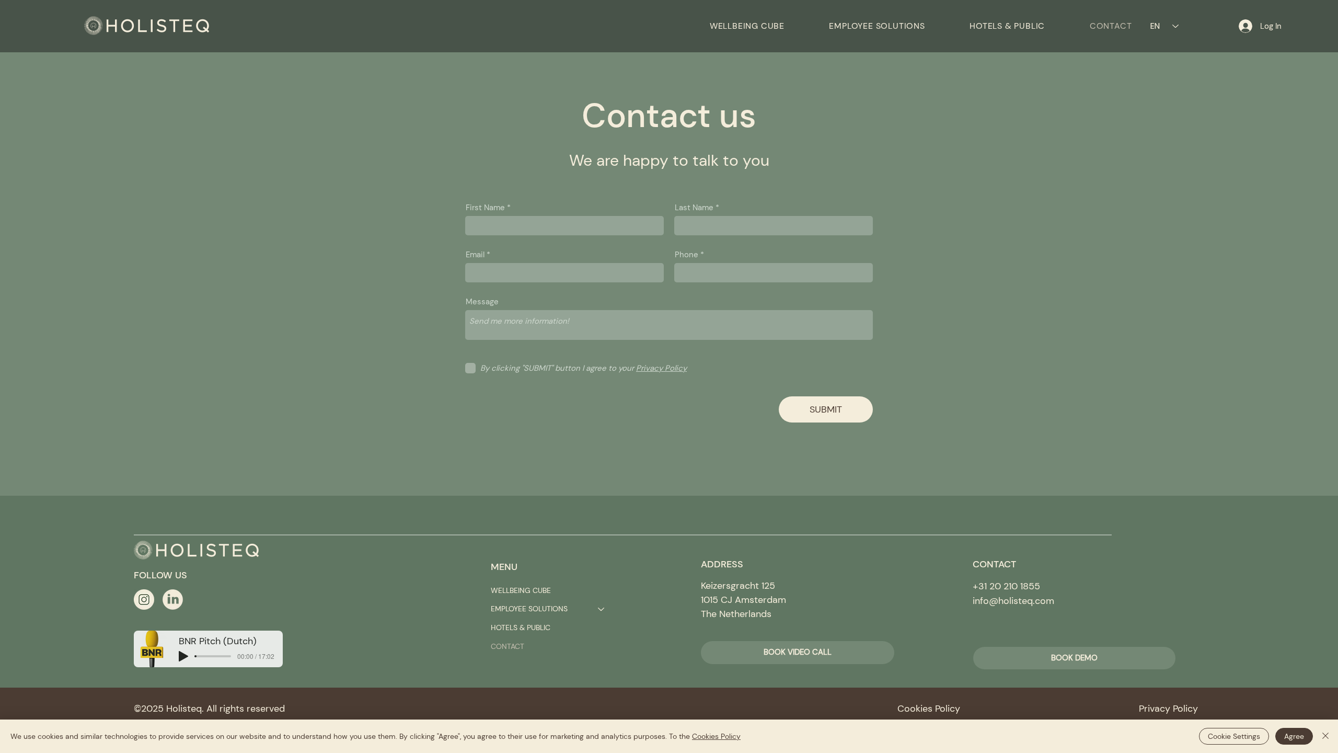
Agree (1294, 736)
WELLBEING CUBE (521, 590)
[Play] (183, 656)
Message (482, 302)
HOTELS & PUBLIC (520, 627)
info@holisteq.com (1013, 601)
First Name (485, 208)
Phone (686, 255)
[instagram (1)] (144, 599)
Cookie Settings (1234, 736)
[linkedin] (173, 599)
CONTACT (507, 646)
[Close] (1325, 736)
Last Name (694, 208)
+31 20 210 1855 (1006, 586)
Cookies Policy (716, 736)
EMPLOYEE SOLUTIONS (529, 608)
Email (475, 255)
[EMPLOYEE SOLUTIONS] (602, 609)
